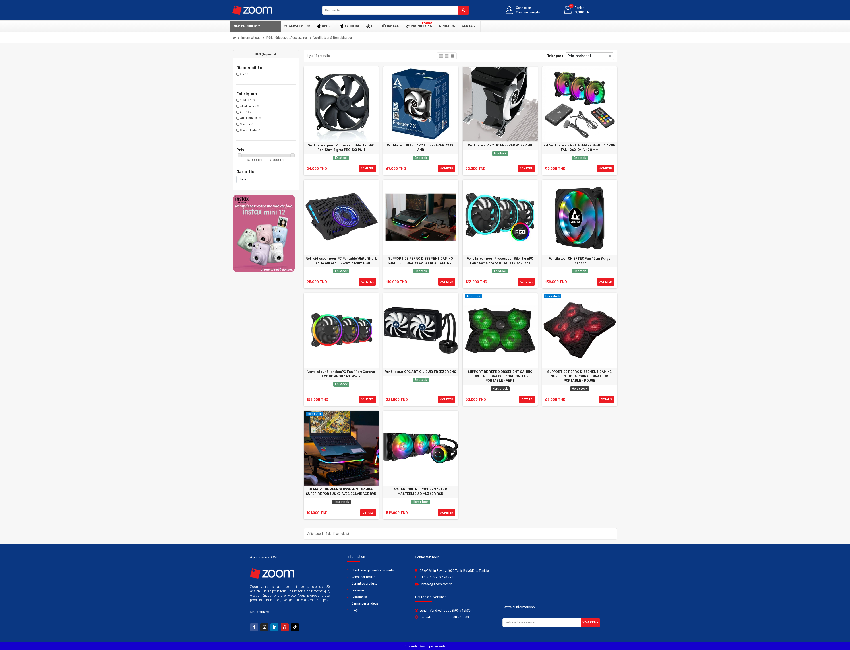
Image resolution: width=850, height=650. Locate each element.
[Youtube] (285, 627)
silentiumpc (249, 106)
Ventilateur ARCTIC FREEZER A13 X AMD (500, 145)
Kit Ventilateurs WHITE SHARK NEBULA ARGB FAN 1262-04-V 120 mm (579, 148)
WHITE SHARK (250, 118)
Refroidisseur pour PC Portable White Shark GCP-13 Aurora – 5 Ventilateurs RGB (341, 261)
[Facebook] (254, 627)
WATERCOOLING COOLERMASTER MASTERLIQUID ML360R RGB (420, 492)
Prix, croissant (579, 56)
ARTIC (246, 112)
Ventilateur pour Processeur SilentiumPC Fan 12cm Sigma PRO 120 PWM (341, 148)
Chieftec (247, 124)
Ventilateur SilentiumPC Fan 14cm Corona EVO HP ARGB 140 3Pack (341, 374)
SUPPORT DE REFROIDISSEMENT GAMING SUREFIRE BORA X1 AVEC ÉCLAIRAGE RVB (421, 261)
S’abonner (590, 622)
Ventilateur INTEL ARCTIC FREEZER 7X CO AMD (421, 148)
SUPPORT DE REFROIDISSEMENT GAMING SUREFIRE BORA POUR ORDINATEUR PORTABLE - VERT (500, 376)
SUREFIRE (248, 100)
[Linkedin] (274, 627)
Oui (244, 74)
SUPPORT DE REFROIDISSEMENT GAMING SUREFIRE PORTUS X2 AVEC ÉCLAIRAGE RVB (341, 492)
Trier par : (555, 56)
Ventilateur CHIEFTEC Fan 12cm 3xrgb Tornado (579, 261)
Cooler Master (250, 130)
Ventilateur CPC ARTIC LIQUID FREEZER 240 (420, 372)
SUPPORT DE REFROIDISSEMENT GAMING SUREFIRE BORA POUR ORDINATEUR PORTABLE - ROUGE (579, 376)
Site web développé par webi (425, 646)
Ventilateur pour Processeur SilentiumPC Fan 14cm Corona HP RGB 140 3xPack (500, 261)
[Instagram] (264, 627)
